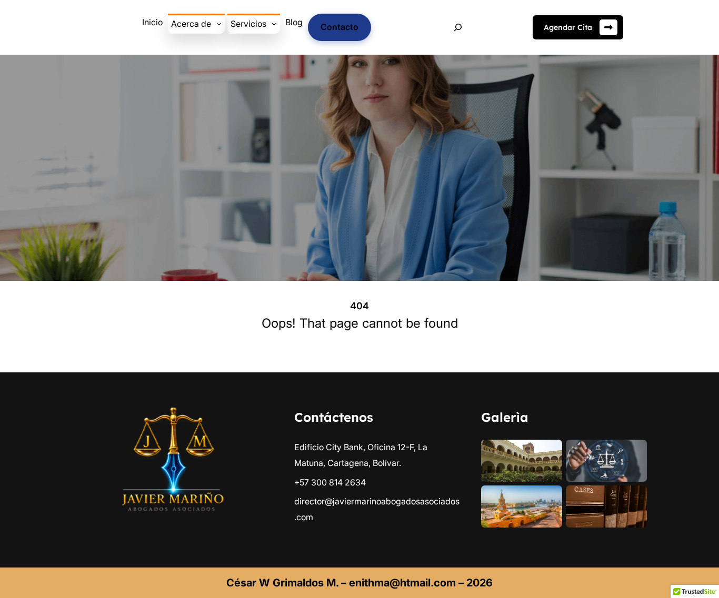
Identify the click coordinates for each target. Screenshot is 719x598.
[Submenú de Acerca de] (219, 23)
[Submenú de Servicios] (274, 23)
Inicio (152, 22)
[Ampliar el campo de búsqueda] (457, 27)
